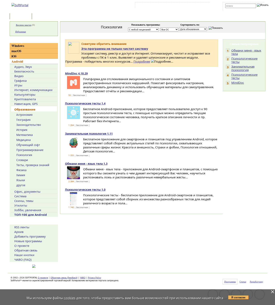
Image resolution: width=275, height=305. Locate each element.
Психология (24, 155)
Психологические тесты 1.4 (85, 103)
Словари (22, 160)
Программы (21, 17)
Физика (21, 170)
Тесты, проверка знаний (32, 165)
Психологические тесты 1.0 (85, 189)
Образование (24, 109)
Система (20, 196)
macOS (16, 51)
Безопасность (24, 71)
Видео (19, 76)
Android (17, 61)
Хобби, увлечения (27, 210)
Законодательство (28, 125)
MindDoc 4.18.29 (76, 73)
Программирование (29, 150)
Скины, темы (23, 201)
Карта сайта (191, 6)
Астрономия (24, 115)
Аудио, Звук (23, 67)
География (23, 120)
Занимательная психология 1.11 (89, 133)
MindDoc (237, 83)
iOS (14, 56)
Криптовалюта (25, 99)
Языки (20, 180)
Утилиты (20, 205)
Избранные (20, 31)
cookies (69, 298)
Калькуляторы (24, 94)
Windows (17, 45)
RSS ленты (21, 227)
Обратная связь (25, 250)
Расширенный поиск (236, 9)
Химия (20, 175)
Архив (19, 232)
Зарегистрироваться (171, 6)
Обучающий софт (28, 145)
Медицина (23, 140)
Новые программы (28, 241)
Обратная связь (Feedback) (64, 277)
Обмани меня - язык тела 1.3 (86, 163)
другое (20, 185)
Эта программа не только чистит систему (114, 49)
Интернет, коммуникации (33, 90)
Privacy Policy (94, 277)
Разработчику (256, 281)
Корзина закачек (23, 25)
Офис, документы (27, 191)
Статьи (41, 17)
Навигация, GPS (26, 104)
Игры (18, 85)
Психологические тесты (244, 60)
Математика (24, 135)
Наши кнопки (24, 255)
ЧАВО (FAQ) (23, 259)
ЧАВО (83, 277)
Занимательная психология (242, 68)
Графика (20, 81)
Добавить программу (30, 236)
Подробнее (141, 61)
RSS (204, 6)
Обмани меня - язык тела (246, 52)
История (21, 130)
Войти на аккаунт (148, 6)
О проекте (21, 246)
